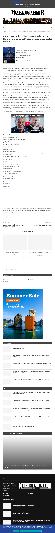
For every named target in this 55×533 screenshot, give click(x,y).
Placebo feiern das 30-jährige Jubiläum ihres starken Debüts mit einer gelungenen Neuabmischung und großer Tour (31, 521)
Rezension (14, 217)
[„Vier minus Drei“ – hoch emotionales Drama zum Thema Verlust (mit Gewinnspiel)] (7, 365)
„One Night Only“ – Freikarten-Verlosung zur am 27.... (40, 253)
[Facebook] (25, 6)
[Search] (51, 27)
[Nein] (52, 529)
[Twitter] (29, 6)
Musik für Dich (22, 52)
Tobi (9, 44)
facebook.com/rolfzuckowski (9, 188)
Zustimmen (16, 531)
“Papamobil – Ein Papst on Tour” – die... (15, 252)
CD (4, 217)
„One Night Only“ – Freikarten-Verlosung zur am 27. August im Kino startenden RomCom (31, 356)
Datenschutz (37, 4)
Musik (10, 31)
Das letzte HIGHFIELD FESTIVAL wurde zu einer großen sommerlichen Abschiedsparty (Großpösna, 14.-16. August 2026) (29, 504)
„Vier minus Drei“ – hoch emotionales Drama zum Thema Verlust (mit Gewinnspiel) (32, 363)
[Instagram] (27, 6)
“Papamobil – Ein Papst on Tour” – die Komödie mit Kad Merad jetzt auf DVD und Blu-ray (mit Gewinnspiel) (31, 347)
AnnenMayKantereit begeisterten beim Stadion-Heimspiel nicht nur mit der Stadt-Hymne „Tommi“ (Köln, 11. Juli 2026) (32, 512)
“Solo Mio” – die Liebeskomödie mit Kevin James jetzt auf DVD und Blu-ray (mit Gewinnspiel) (31, 380)
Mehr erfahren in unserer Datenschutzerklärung (31, 531)
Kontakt (26, 4)
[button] (21, 2)
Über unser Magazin (19, 4)
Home (4, 31)
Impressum (31, 4)
